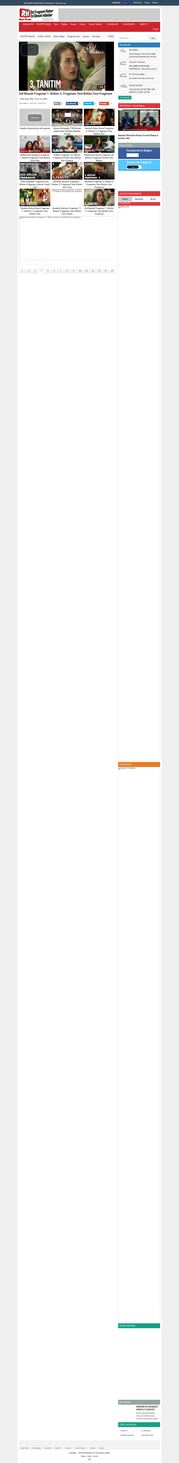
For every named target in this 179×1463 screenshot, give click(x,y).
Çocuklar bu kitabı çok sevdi (141, 78)
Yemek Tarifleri (95, 24)
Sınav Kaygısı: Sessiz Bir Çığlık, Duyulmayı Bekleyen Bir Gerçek (142, 55)
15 (112, 270)
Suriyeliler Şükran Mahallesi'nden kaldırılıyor (57, 264)
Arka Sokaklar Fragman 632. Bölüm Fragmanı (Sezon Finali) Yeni (35, 184)
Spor (56, 24)
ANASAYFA (28, 24)
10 (80, 270)
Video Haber (59, 36)
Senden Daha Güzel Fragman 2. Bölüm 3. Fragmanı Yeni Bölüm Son (99, 131)
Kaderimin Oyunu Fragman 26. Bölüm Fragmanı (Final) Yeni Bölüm (99, 158)
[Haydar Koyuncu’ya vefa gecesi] (35, 126)
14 (105, 270)
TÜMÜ (156, 29)
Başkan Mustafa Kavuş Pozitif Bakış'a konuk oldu (138, 137)
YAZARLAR (112, 24)
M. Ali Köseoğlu (137, 74)
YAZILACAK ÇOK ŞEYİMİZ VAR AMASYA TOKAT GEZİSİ (142, 90)
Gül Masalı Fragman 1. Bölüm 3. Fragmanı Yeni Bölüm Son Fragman (99, 211)
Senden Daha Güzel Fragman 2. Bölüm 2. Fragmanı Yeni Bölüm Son (35, 211)
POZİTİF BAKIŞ (43, 24)
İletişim (155, 3)
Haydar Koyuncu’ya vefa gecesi (35, 128)
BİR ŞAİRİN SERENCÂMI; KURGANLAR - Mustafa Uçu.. (45, 3)
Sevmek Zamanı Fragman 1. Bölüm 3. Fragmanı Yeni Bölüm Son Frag (67, 184)
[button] (30, 50)
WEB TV (144, 24)
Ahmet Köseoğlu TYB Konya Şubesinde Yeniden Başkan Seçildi (67, 131)
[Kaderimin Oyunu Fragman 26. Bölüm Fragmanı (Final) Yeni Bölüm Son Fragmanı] (99, 152)
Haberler (116, 3)
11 (86, 270)
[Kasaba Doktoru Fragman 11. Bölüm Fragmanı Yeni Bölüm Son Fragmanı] (67, 206)
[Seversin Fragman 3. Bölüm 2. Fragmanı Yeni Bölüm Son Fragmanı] (99, 179)
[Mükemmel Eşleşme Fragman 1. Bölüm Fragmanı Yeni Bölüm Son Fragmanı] (35, 152)
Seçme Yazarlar (137, 62)
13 (99, 270)
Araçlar (86, 36)
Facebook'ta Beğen (139, 150)
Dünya (82, 24)
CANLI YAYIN (44, 36)
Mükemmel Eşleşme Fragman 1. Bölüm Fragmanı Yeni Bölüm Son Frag (35, 158)
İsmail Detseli (136, 85)
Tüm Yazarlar (125, 98)
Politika (64, 24)
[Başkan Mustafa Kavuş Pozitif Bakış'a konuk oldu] (139, 120)
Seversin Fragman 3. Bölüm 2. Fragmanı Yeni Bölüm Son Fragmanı (99, 184)
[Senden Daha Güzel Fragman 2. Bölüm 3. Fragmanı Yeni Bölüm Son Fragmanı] (99, 126)
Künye (147, 3)
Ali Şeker (133, 50)
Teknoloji (96, 36)
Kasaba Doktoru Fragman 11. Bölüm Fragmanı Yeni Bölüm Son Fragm (67, 211)
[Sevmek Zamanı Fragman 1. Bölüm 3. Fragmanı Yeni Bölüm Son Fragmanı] (67, 179)
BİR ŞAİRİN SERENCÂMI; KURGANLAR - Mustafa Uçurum (143, 67)
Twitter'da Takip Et (139, 162)
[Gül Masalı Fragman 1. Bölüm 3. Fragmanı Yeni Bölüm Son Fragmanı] (99, 206)
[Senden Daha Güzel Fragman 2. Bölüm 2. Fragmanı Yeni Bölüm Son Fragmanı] (35, 206)
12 (93, 270)
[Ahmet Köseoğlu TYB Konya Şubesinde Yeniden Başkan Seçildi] (67, 126)
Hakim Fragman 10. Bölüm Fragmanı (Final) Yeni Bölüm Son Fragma (67, 158)
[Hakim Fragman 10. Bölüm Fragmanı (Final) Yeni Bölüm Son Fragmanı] (67, 152)
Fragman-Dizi (73, 36)
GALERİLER (129, 24)
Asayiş (73, 24)
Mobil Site (138, 3)
